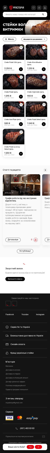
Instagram (40, 314)
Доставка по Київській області (17, 378)
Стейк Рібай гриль (11, 92)
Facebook (10, 314)
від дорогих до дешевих (32, 39)
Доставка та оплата (13, 370)
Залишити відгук (15, 279)
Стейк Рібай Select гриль (36, 119)
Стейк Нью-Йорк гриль (12, 119)
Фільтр (11, 39)
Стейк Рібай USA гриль (12, 62)
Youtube (25, 314)
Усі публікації (25, 251)
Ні (38, 447)
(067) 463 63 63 (27, 428)
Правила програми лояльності (17, 389)
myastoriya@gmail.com (14, 403)
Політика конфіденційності (16, 385)
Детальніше (13, 240)
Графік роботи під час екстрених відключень (20, 199)
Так (30, 447)
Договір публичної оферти (15, 382)
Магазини (9, 366)
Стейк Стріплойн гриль (35, 92)
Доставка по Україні (13, 374)
